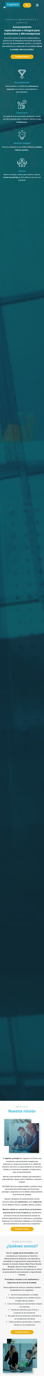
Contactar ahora (22, 57)
